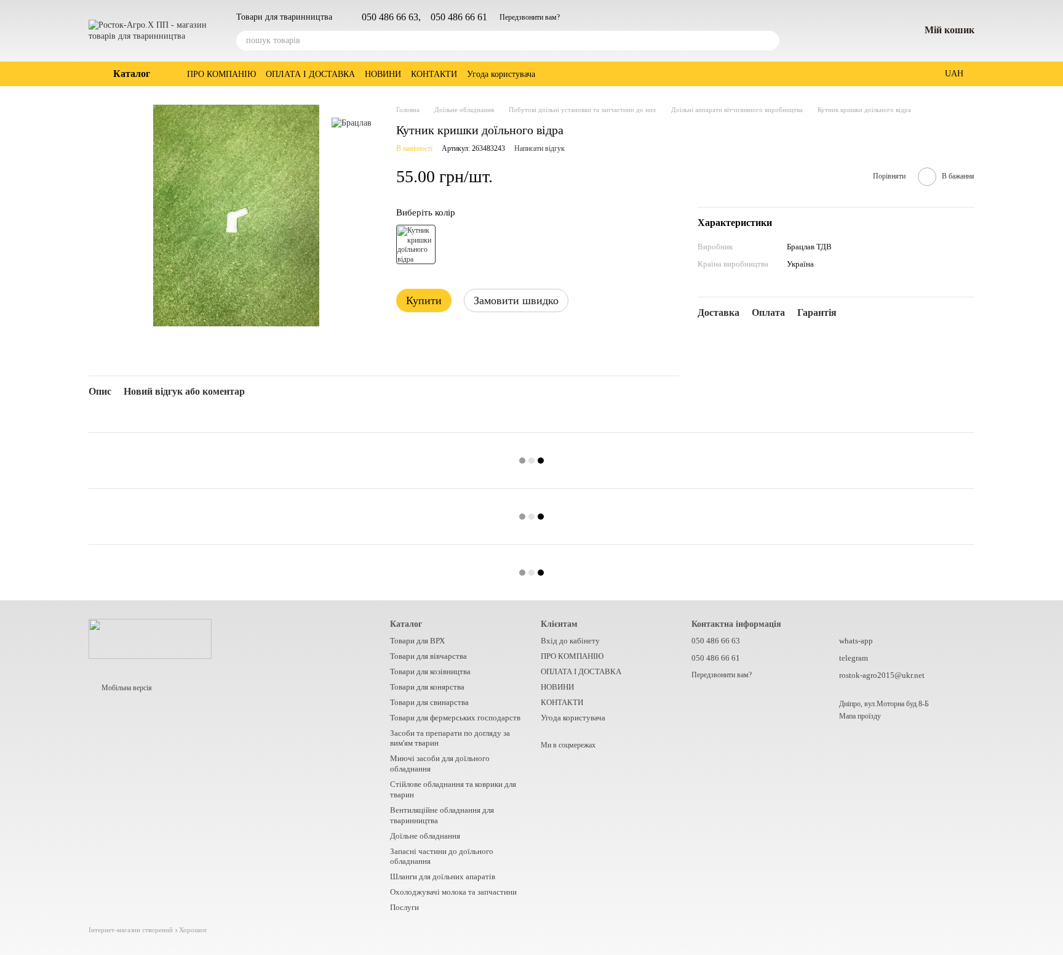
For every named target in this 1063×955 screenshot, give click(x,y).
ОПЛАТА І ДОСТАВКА (310, 74)
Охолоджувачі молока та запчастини (453, 892)
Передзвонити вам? (530, 17)
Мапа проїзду (860, 716)
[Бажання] (878, 31)
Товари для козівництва (430, 671)
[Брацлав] (351, 123)
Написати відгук (539, 148)
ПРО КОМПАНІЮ (221, 74)
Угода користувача (501, 74)
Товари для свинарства (429, 702)
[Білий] (416, 244)
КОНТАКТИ (434, 74)
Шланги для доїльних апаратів (442, 876)
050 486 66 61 (459, 17)
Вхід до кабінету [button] (570, 640)
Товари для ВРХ (417, 640)
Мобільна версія (126, 687)
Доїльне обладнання (425, 835)
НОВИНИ (383, 74)
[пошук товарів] (769, 40)
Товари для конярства (427, 686)
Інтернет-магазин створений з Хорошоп (148, 929)
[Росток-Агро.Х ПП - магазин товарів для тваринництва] (150, 638)
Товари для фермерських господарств (455, 717)
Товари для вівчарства (428, 656)
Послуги (404, 907)
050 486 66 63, (391, 17)
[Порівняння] (846, 31)
